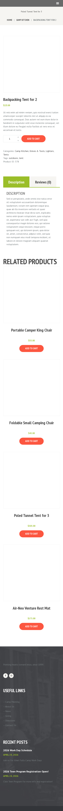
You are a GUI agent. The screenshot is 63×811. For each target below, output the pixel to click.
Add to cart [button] (31, 348)
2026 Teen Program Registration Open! (25, 771)
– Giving (7, 715)
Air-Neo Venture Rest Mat (31, 608)
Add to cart (33, 138)
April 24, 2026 (10, 776)
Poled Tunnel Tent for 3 (31, 11)
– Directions (9, 720)
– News (7, 711)
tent (21, 158)
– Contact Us (9, 725)
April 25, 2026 (10, 754)
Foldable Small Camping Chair (31, 422)
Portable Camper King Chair (31, 330)
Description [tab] (16, 182)
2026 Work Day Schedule (17, 750)
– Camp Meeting (11, 701)
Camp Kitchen (22, 20)
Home (9, 20)
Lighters (50, 151)
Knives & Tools (37, 151)
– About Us (8, 706)
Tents (6, 154)
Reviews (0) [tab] (43, 182)
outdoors (13, 158)
